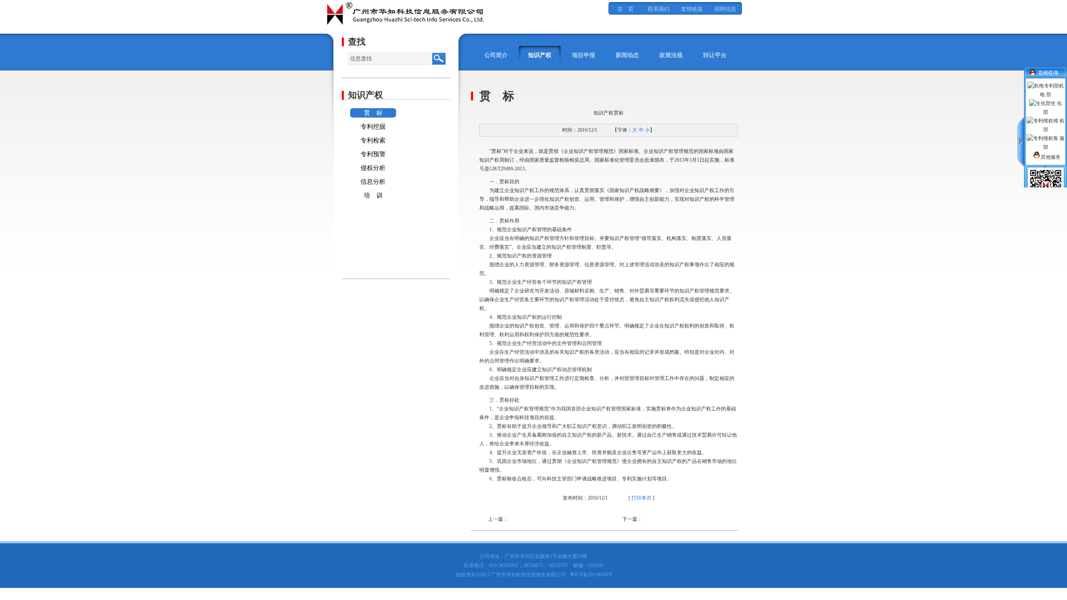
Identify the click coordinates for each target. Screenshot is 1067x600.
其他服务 (1051, 157)
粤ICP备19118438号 (591, 575)
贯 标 (373, 113)
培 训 (373, 195)
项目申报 (583, 55)
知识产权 (539, 55)
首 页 (625, 9)
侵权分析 (373, 168)
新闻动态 (627, 55)
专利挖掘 (373, 126)
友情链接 (692, 9)
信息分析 (373, 181)
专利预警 (373, 154)
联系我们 (658, 9)
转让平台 (714, 55)
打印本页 (641, 498)
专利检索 (373, 140)
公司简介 (496, 55)
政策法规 (671, 55)
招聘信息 (725, 9)
